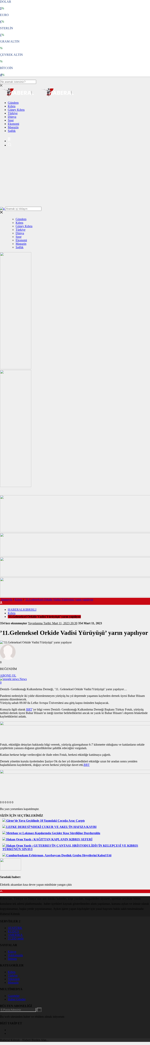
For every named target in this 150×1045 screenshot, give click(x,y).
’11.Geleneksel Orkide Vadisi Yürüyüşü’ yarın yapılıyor (59, 599)
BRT (29, 709)
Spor (11, 120)
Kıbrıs (11, 106)
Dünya (12, 116)
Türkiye (13, 113)
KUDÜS (13, 931)
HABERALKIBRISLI (22, 609)
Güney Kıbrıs (16, 109)
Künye (12, 951)
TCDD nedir (16, 938)
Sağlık (12, 130)
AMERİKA (15, 935)
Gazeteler (14, 995)
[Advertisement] (75, 177)
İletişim (12, 958)
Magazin (13, 127)
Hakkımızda (15, 955)
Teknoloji (14, 979)
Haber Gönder (17, 999)
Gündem (13, 102)
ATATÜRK (15, 928)
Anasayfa (6, 599)
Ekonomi (13, 123)
